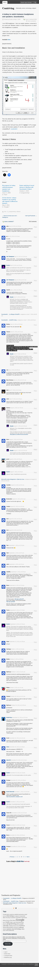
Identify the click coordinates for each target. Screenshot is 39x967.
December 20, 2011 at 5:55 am (17, 835)
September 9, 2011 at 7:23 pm (17, 610)
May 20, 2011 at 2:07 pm (20, 279)
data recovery (6, 917)
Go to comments (32, 21)
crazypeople (22, 916)
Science (22, 926)
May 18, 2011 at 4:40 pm (14, 236)
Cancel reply (27, 861)
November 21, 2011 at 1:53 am (19, 717)
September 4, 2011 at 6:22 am (16, 564)
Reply (35, 227)
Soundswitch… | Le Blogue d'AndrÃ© (10, 314)
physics (5, 924)
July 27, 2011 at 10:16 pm (15, 399)
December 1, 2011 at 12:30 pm (21, 791)
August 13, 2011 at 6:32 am (17, 485)
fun (11, 920)
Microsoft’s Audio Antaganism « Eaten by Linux (12, 479)
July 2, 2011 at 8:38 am (14, 370)
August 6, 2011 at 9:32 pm (15, 459)
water (4, 930)
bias (8, 916)
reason (14, 925)
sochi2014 (15, 927)
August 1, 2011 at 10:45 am (20, 426)
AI (3, 914)
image (11, 922)
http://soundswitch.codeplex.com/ (14, 796)
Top (37, 964)
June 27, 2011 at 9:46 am (20, 354)
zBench (24, 964)
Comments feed (8, 955)
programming (12, 211)
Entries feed (7, 953)
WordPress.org (8, 957)
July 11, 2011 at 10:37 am (20, 380)
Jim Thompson (10, 256)
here (9, 39)
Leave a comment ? (9, 221)
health (7, 922)
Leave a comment (29, 19)
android (16, 914)
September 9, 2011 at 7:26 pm (17, 624)
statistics (9, 929)
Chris (7, 747)
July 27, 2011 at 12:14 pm (15, 390)
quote (21, 924)
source (4, 929)
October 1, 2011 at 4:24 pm (17, 649)
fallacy (4, 920)
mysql (17, 922)
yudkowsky (11, 930)
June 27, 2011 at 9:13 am (16, 331)
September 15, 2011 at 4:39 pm (17, 641)
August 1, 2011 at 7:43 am (16, 407)
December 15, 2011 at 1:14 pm (17, 825)
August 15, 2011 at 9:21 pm (18, 499)
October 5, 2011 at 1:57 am (16, 687)
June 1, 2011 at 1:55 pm (16, 290)
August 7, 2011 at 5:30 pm (16, 471)
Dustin (10, 19)
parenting (21, 922)
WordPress (31, 964)
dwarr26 (8, 760)
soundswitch (14, 129)
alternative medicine (9, 914)
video (22, 929)
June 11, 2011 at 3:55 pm (16, 324)
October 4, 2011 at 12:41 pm (18, 671)
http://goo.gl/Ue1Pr (19, 599)
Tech (5, 211)
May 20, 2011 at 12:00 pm (20, 256)
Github (14, 920)
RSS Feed (14, 908)
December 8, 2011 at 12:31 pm (19, 812)
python (18, 924)
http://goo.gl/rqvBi (10, 601)
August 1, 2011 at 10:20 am (16, 439)
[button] (19, 95)
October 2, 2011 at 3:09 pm (16, 659)
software (18, 211)
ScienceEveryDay (8, 927)
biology (12, 916)
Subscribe (8, 944)
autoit (25, 914)
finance (8, 920)
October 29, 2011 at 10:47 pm (18, 696)
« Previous (12, 856)
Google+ (16, 908)
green (4, 922)
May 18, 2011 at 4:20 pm (15, 226)
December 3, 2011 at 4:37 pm (17, 801)
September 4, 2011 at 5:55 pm (18, 571)
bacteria (4, 916)
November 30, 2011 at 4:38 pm (18, 780)
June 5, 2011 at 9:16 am (19, 297)
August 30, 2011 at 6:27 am (15, 530)
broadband (16, 916)
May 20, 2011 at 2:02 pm (16, 265)
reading (11, 925)
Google (20, 919)
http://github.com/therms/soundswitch (19, 434)
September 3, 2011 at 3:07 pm (16, 553)
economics (13, 917)
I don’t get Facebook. (31, 215)
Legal (14, 922)
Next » (28, 856)
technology (18, 929)
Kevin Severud (10, 791)
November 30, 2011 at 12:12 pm (19, 760)
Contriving (8, 8)
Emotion (18, 917)
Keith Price (9, 717)
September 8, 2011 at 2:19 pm (16, 585)
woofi (7, 930)
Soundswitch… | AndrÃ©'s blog (9, 320)
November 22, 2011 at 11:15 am (17, 738)
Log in (5, 952)
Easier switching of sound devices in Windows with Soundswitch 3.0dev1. (27, 187)
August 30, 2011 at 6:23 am (15, 518)
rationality (6, 925)
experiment (24, 917)
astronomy (21, 914)
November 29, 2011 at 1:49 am (17, 747)
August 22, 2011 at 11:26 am (17, 506)
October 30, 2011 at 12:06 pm (18, 705)
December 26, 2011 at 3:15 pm (18, 846)
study (13, 929)
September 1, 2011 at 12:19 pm (16, 545)
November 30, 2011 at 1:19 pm (17, 772)
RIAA (18, 925)
